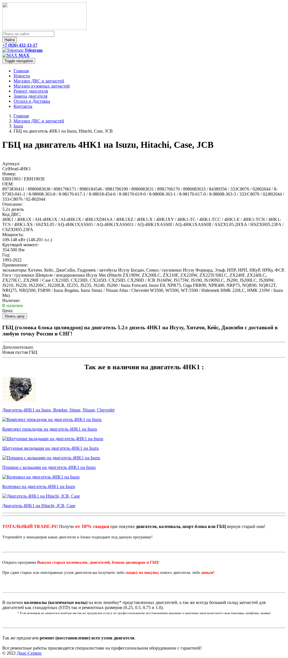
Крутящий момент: (20, 244)
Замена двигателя (30, 96)
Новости (22, 75)
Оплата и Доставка (32, 101)
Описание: (12, 204)
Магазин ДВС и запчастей (39, 81)
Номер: (9, 173)
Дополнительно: (18, 347)
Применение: (15, 265)
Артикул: (11, 163)
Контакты (23, 106)
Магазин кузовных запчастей (42, 86)
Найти (9, 40)
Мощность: (13, 234)
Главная (21, 70)
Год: (6, 254)
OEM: (8, 184)
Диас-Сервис (29, 653)
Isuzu (18, 126)
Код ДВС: (11, 214)
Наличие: (11, 300)
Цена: (7, 310)
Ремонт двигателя (31, 91)
